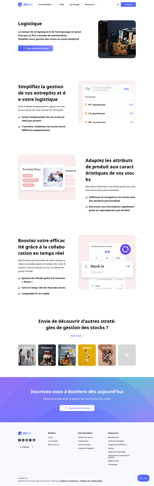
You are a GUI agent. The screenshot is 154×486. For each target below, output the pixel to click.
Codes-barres (83, 441)
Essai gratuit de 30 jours (37, 48)
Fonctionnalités (45, 4)
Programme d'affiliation (117, 445)
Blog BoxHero (113, 437)
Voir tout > (77, 335)
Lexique (111, 448)
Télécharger (112, 464)
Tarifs (61, 4)
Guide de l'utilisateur (116, 441)
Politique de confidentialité (91, 481)
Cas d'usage (74, 4)
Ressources (89, 4)
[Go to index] (25, 4)
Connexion (128, 4)
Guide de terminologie (116, 452)
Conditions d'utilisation (68, 481)
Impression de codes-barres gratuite (119, 456)
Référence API (113, 461)
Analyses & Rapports (86, 448)
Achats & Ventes (84, 445)
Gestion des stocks (85, 437)
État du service (53, 445)
